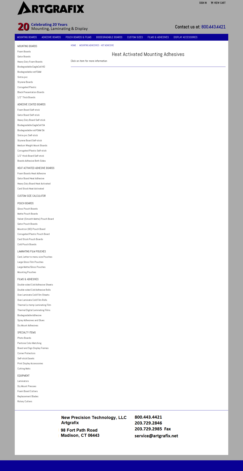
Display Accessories (185, 37)
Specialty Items (26, 332)
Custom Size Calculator (31, 196)
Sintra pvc (22, 77)
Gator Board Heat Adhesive (30, 178)
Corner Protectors (26, 353)
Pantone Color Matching (29, 343)
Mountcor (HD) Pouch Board (31, 229)
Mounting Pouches (26, 272)
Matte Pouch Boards (27, 213)
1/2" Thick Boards (26, 97)
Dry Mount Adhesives (27, 325)
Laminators (23, 381)
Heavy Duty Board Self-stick (31, 120)
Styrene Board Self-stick (29, 140)
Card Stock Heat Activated (30, 188)
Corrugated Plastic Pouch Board (33, 234)
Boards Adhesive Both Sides (31, 160)
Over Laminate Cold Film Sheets (33, 294)
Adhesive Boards (51, 37)
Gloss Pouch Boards (27, 208)
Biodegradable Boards (109, 37)
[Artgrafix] (53, 27)
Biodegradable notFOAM (29, 71)
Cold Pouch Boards (26, 244)
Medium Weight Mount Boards (32, 145)
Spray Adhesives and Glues (30, 320)
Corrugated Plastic (26, 87)
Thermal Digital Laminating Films (33, 310)
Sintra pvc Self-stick (27, 135)
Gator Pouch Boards (27, 223)
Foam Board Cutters (27, 391)
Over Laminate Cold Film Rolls (32, 300)
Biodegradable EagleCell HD (31, 66)
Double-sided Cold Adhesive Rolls (34, 289)
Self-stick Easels (25, 358)
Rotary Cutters (24, 401)
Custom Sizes (135, 37)
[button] (121, 448)
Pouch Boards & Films (78, 37)
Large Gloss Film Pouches (30, 262)
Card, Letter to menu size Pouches (34, 256)
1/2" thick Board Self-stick (30, 155)
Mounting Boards (27, 37)
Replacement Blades (27, 396)
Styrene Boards (25, 82)
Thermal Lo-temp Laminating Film (34, 305)
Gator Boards (24, 56)
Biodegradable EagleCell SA (31, 125)
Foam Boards (24, 51)
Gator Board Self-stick (28, 115)
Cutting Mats (23, 368)
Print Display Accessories (30, 363)
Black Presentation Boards (30, 92)
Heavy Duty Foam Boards (30, 61)
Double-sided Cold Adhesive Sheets (35, 284)
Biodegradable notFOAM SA (30, 130)
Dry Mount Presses (26, 386)
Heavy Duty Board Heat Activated (34, 183)
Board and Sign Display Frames (33, 348)
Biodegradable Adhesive (29, 315)
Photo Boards (24, 337)
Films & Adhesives (158, 37)
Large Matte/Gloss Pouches (31, 267)
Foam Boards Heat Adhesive (31, 173)
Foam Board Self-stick (28, 109)
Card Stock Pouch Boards (30, 239)
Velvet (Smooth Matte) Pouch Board (35, 218)
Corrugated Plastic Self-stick (31, 150)
